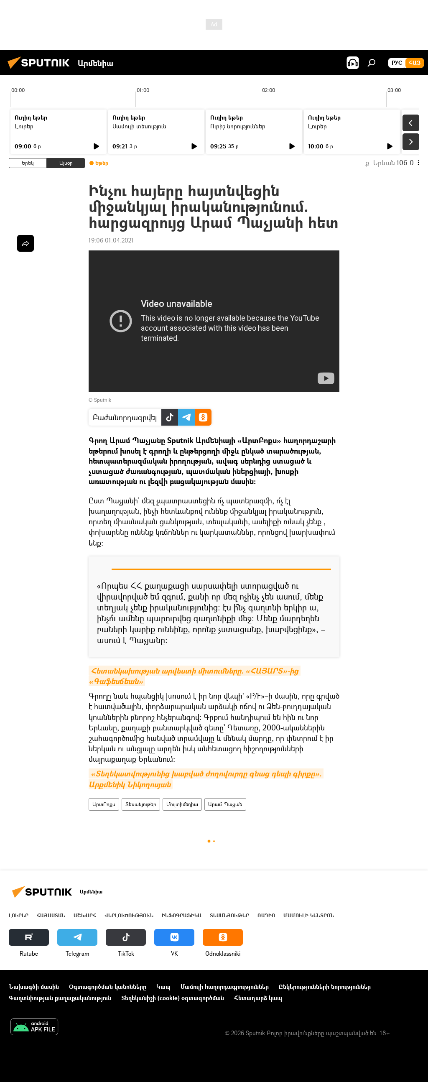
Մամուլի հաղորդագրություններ (225, 986)
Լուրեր (24, 126)
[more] (25, 243)
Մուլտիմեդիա (182, 804)
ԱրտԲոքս (103, 804)
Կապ (163, 986)
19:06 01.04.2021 (111, 240)
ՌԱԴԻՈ (266, 915)
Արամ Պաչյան (225, 804)
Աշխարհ (85, 915)
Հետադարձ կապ (258, 998)
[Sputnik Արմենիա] (41, 70)
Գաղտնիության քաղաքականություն (60, 998)
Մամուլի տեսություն (139, 126)
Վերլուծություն (128, 915)
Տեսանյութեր (140, 804)
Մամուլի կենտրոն (308, 915)
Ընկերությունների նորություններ (325, 986)
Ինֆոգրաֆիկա (181, 915)
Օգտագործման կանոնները (107, 986)
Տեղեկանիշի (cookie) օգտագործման (172, 998)
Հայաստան (51, 915)
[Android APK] (34, 1027)
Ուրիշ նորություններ (237, 126)
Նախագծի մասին (34, 986)
